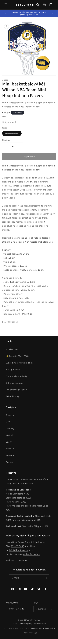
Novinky (10, 448)
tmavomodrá (13, 134)
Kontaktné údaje (30, 633)
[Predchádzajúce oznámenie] (5, 13)
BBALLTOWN (28, 620)
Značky (9, 462)
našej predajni (13, 483)
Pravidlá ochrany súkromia (16, 628)
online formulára (31, 554)
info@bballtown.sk (18, 550)
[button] (6, 4)
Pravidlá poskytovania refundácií (33, 624)
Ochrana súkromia (15, 383)
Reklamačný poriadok (16, 389)
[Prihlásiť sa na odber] (46, 577)
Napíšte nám (12, 349)
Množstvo (6, 140)
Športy (9, 441)
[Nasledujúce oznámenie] (52, 13)
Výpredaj (10, 455)
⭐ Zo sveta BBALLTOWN (17, 356)
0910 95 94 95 (17, 546)
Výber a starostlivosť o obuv (19, 362)
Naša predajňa (13, 369)
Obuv (8, 421)
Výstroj (9, 435)
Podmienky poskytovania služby (42, 628)
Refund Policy (12, 396)
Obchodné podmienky (16, 376)
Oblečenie (10, 415)
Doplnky (10, 428)
